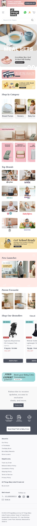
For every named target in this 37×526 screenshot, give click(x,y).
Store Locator (6, 454)
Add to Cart (13, 361)
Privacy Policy (6, 477)
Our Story (5, 442)
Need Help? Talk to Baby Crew (18, 429)
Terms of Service (7, 474)
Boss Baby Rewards (8, 451)
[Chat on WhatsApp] (26, 12)
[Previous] (29, 66)
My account (5, 486)
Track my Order (7, 462)
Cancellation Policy (8, 468)
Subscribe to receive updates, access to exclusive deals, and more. (18, 396)
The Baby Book (6, 448)
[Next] (33, 66)
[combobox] (18, 20)
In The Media (6, 445)
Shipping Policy (7, 471)
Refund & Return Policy (9, 465)
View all (32, 316)
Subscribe (18, 405)
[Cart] (33, 12)
